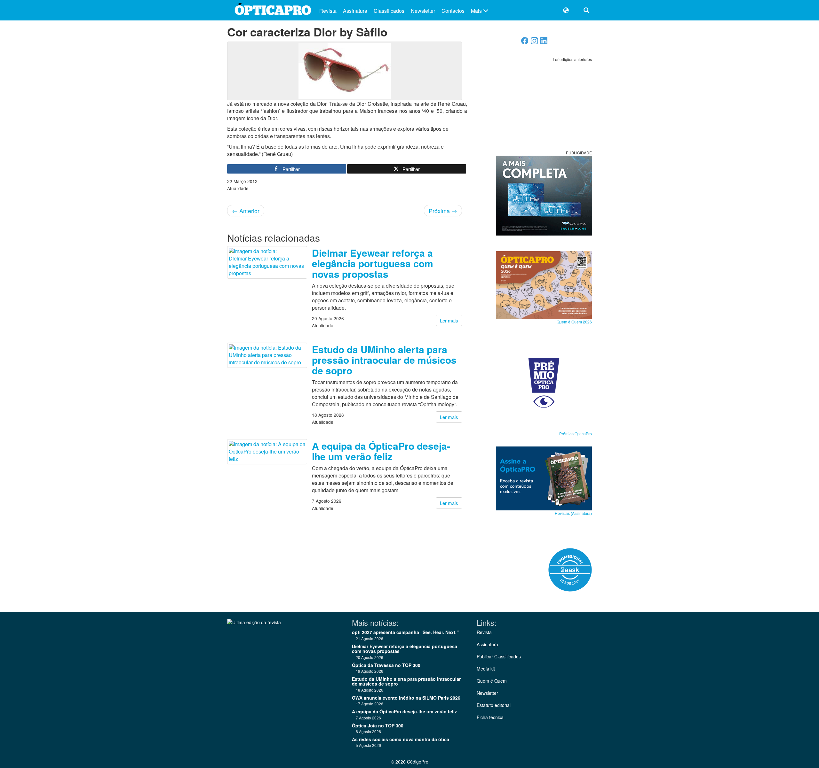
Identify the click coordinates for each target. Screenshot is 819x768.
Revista (328, 10)
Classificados (389, 10)
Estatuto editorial (494, 705)
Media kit (486, 668)
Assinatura (355, 10)
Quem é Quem (492, 681)
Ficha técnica (490, 717)
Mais (477, 10)
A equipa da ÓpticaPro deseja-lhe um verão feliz (381, 451)
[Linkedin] (544, 42)
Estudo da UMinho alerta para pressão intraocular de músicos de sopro (384, 359)
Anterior (245, 210)
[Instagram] (534, 42)
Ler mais (449, 320)
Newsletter (423, 10)
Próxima (443, 210)
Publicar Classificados (499, 656)
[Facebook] (525, 42)
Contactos (453, 10)
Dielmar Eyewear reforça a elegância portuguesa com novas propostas (372, 263)
